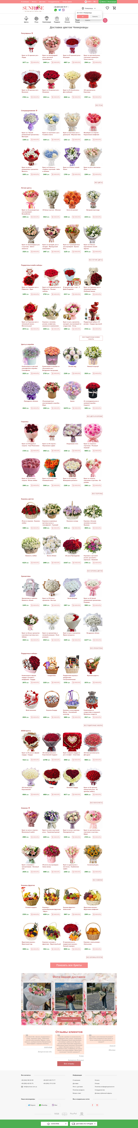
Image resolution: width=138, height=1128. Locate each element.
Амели (72, 401)
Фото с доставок (78, 1086)
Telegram (32, 1105)
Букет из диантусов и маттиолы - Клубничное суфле (71, 866)
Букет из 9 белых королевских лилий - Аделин (91, 246)
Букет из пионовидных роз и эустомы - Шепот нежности (31, 246)
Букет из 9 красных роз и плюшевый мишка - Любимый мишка (92, 289)
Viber (55, 1105)
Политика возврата (78, 1090)
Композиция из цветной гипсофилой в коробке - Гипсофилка (30, 368)
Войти (104, 1)
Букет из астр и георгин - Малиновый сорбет (30, 831)
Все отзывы (69, 1064)
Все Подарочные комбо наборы (91, 338)
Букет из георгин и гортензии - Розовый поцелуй (91, 445)
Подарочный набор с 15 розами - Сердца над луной (93, 323)
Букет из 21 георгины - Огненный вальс (49, 479)
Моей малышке (31, 710)
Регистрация (112, 1)
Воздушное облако (93, 633)
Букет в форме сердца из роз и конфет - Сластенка (71, 754)
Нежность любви (31, 555)
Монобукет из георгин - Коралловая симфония (91, 133)
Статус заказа (67, 1)
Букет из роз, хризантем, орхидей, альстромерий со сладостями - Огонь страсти (72, 324)
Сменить (95, 16)
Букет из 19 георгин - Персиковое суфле (49, 444)
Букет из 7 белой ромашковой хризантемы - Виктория (31, 134)
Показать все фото (69, 1019)
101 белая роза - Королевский (27, 788)
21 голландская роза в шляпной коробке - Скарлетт (91, 403)
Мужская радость (93, 675)
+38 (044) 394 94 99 (27, 1080)
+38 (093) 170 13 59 (49, 1083)
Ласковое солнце (72, 521)
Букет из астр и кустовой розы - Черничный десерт (51, 831)
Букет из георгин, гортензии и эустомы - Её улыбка (92, 480)
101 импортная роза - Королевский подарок (49, 754)
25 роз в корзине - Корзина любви (31, 522)
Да (83, 16)
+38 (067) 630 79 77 (60, 7)
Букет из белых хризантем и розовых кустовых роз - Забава (30, 635)
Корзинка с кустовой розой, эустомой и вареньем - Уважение (91, 557)
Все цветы (98, 182)
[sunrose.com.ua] (92, 1105)
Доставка (42, 1)
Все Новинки (97, 880)
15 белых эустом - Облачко (52, 210)
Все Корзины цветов (94, 571)
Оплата (34, 1)
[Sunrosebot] (59, 10)
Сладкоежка (52, 675)
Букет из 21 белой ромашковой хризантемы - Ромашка (93, 600)
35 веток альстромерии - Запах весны (50, 866)
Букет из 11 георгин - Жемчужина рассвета (70, 479)
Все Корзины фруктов (94, 957)
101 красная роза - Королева (90, 91)
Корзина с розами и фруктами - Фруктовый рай (51, 943)
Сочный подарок (31, 907)
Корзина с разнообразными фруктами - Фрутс (51, 909)
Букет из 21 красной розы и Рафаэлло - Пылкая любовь (51, 289)
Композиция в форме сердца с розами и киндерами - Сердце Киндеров (29, 678)
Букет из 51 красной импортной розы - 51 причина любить (91, 789)
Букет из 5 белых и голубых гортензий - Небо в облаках (51, 169)
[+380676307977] (55, 10)
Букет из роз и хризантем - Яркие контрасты (72, 634)
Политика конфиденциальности (104, 1086)
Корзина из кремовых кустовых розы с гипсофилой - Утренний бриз (50, 523)
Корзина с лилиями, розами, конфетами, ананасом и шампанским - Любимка (50, 324)
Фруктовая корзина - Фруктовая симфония (91, 908)
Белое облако (51, 555)
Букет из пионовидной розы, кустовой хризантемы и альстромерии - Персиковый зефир (49, 58)
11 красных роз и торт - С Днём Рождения (71, 288)
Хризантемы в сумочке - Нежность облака (30, 599)
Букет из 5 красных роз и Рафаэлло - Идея (30, 288)
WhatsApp (44, 1105)
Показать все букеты (69, 965)
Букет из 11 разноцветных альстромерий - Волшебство (30, 212)
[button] (65, 1013)
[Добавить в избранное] (38, 38)
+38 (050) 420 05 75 (27, 1083)
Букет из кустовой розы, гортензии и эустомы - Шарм (92, 832)
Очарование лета (72, 443)
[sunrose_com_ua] (63, 10)
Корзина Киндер (51, 710)
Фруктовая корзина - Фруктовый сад (29, 943)
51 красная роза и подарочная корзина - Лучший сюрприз (70, 944)
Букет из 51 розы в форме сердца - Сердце (30, 754)
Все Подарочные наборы (93, 725)
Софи (52, 787)
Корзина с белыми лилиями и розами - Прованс (90, 523)
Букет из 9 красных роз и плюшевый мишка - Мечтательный (30, 324)
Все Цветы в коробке (94, 416)
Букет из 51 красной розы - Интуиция (72, 56)
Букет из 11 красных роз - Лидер (30, 56)
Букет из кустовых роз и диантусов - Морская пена (71, 133)
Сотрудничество (53, 1)
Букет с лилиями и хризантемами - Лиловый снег (30, 866)
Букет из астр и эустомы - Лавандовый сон (71, 831)
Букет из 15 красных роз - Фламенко (51, 91)
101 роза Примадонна (72, 555)
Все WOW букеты (96, 802)
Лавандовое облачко (31, 401)
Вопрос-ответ (77, 1093)
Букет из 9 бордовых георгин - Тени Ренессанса (30, 444)
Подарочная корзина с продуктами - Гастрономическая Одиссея (70, 678)
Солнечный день (93, 865)
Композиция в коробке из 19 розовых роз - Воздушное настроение (51, 368)
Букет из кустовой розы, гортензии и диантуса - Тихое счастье (92, 57)
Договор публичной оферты (103, 1093)
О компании (25, 1)
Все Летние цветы (95, 260)
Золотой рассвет (72, 210)
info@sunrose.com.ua (30, 1086)
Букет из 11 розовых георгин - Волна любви (29, 479)
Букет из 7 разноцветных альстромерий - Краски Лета (71, 246)
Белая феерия (72, 598)
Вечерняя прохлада (93, 210)
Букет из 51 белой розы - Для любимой (71, 91)
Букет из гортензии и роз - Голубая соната (51, 133)
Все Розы (99, 105)
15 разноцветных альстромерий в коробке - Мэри (51, 403)
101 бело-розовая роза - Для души (92, 754)
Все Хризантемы (96, 648)
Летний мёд (72, 366)
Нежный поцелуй (93, 366)
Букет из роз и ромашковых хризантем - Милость (30, 169)
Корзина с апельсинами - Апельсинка (92, 943)
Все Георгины (97, 493)
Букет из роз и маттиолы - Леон (92, 168)
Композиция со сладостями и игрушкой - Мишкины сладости (92, 712)
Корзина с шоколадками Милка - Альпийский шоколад (71, 712)
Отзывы (97, 1083)
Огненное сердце (72, 787)
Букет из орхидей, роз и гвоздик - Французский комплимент (50, 246)
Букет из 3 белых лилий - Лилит (71, 168)
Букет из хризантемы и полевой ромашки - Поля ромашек (50, 635)
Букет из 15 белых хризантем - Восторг (49, 599)
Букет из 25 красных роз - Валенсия (30, 91)
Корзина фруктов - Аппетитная (69, 908)
